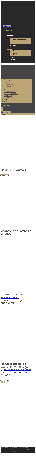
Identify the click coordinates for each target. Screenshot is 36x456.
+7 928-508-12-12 (16, 434)
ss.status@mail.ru (16, 415)
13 (7, 382)
